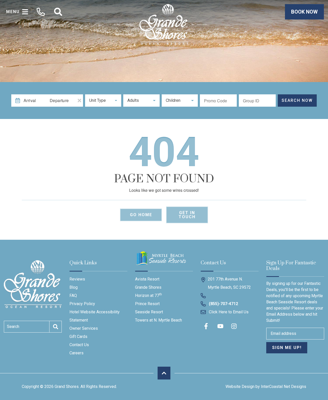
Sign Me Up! (287, 347)
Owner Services (83, 328)
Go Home (141, 214)
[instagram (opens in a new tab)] (234, 326)
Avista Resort (147, 279)
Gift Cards (78, 336)
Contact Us (79, 344)
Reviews (77, 279)
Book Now (304, 12)
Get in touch (187, 214)
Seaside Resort (149, 311)
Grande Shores (148, 287)
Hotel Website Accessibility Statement (94, 316)
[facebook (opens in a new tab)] (207, 326)
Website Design (239, 386)
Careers (76, 353)
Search (13, 326)
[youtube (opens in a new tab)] (220, 326)
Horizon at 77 (148, 295)
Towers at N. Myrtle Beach (158, 320)
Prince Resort (147, 303)
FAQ (73, 295)
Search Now (297, 100)
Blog (73, 287)
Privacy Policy (82, 303)
